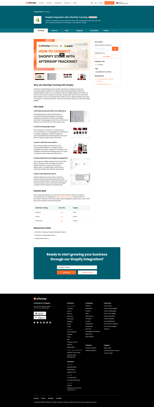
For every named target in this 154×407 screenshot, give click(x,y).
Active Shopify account (104, 84)
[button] (62, 56)
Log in (95, 3)
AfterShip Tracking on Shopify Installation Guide (50, 232)
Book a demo (109, 3)
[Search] (92, 3)
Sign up (101, 3)
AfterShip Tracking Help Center (45, 235)
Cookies (58, 398)
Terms (43, 398)
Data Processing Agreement (64, 197)
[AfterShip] (31, 3)
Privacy (36, 398)
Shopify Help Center (41, 238)
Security (50, 398)
